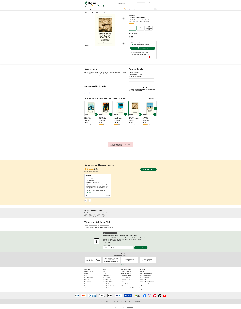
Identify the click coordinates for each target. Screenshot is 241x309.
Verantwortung (87, 281)
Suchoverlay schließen (141, 2)
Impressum (86, 285)
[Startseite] (86, 12)
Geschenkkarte (143, 279)
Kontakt (104, 273)
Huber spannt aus (120, 113)
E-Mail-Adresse (106, 245)
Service (104, 269)
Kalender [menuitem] (145, 9)
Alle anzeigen (151, 98)
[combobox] (131, 43)
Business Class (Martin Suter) (142, 21)
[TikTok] (159, 296)
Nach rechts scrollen (155, 108)
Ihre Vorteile (142, 269)
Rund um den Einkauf (126, 269)
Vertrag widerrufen (120, 264)
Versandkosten (130, 307)
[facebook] (144, 296)
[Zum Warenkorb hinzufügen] (96, 114)
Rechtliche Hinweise (107, 242)
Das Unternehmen (88, 271)
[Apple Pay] (110, 296)
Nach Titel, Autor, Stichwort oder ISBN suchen (127, 2)
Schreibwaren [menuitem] (138, 9)
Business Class (91, 113)
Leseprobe (123, 43)
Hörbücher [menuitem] (121, 9)
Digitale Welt (142, 285)
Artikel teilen (123, 18)
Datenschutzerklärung (126, 285)
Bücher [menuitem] (86, 9)
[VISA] (77, 296)
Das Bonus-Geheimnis (135, 113)
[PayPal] (118, 296)
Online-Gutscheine (125, 277)
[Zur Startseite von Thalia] (90, 2)
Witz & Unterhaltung (104, 225)
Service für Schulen (107, 279)
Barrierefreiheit (87, 283)
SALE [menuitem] (148, 9)
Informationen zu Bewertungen (91, 171)
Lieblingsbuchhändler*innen (146, 275)
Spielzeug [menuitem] (132, 9)
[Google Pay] (102, 296)
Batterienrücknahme (107, 275)
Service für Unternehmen (108, 283)
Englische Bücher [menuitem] (93, 9)
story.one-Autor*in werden (146, 277)
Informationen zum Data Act (127, 287)
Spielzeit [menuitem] (127, 9)
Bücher (89, 12)
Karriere (86, 273)
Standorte (86, 279)
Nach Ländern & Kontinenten (106, 227)
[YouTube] (164, 296)
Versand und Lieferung (126, 275)
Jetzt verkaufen (87, 92)
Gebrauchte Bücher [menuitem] (106, 9)
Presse (85, 275)
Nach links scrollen (85, 108)
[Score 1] (85, 215)
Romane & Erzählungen (97, 12)
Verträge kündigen (125, 283)
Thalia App (142, 271)
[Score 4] (98, 215)
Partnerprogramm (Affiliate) (146, 283)
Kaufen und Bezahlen (126, 273)
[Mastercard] (83, 296)
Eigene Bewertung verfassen (148, 169)
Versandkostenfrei (143, 39)
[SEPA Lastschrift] (92, 296)
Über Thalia (87, 269)
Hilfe (104, 271)
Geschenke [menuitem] (153, 9)
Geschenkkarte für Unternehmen (147, 281)
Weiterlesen (88, 192)
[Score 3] (94, 215)
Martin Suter (132, 15)
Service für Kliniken (107, 287)
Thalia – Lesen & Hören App (146, 273)
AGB (85, 287)
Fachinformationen (88, 277)
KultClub (141, 289)
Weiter (155, 9)
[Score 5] (103, 215)
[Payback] (128, 296)
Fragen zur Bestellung (126, 271)
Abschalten (150, 113)
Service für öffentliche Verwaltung (110, 285)
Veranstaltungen (143, 287)
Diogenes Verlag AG (137, 76)
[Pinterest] (154, 296)
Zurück (85, 200)
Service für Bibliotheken (108, 281)
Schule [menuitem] (99, 9)
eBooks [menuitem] (113, 9)
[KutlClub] (137, 296)
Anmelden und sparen (141, 248)
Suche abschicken (121, 3)
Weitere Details (133, 80)
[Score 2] (90, 215)
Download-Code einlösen (127, 279)
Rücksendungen (106, 277)
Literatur (106, 12)
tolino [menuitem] (116, 9)
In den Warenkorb (144, 48)
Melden (89, 195)
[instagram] (149, 296)
